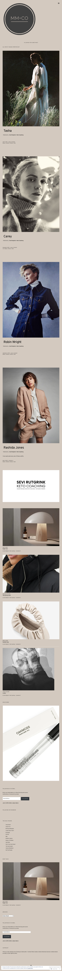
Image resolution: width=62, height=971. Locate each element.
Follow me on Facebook (9, 810)
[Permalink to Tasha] (31, 126)
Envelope (8, 832)
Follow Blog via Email (9, 788)
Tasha (8, 131)
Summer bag (6, 642)
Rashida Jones (14, 448)
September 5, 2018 (6, 353)
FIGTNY (7, 834)
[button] (31, 743)
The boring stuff (7, 595)
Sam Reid (8, 842)
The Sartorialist (9, 846)
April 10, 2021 (5, 547)
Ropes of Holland (9, 840)
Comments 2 (10, 460)
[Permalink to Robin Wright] (31, 337)
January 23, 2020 (6, 691)
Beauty (4, 143)
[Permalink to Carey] (31, 231)
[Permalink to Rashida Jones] (31, 443)
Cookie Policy (30, 968)
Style (15, 143)
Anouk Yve (8, 826)
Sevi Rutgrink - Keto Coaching (16, 135)
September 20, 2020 (6, 594)
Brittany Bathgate (10, 828)
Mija (6, 836)
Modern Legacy (9, 838)
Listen (4, 693)
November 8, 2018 (6, 247)
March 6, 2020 (5, 640)
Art (3, 248)
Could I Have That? (10, 830)
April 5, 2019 (5, 141)
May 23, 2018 (5, 460)
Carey (8, 237)
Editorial (7, 143)
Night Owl (5, 549)
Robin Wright (12, 342)
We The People (9, 850)
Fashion (11, 143)
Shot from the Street (10, 844)
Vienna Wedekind (9, 848)
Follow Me (25, 798)
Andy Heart (8, 824)
